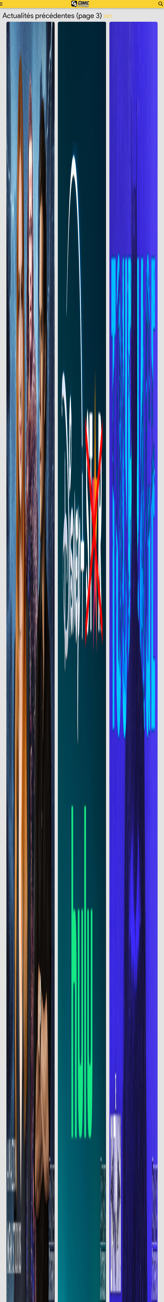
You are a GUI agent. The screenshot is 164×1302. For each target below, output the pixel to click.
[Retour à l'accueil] (80, 4)
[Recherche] (160, 4)
